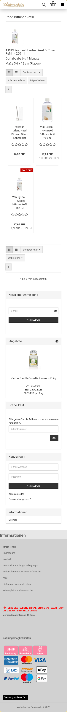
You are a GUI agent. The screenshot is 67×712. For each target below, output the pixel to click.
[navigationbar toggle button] (62, 4)
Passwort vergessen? (20, 499)
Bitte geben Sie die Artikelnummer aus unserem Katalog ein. (33, 421)
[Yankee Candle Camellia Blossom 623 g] (33, 360)
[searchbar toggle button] (43, 4)
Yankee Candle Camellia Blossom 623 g (33, 378)
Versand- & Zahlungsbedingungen (20, 565)
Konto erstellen (16, 494)
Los (54, 438)
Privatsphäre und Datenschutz (18, 590)
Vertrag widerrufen (15, 697)
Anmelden (33, 320)
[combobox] (31, 72)
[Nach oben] (56, 706)
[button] (9, 72)
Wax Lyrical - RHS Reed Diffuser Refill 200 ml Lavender (19, 203)
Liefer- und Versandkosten (17, 584)
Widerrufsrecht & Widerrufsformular (22, 571)
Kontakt (7, 559)
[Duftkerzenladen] (12, 4)
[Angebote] (56, 341)
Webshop (22, 707)
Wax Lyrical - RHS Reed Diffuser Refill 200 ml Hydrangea (47, 132)
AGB (5, 577)
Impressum (9, 553)
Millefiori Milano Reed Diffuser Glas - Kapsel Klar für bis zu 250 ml (19, 132)
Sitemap (13, 519)
